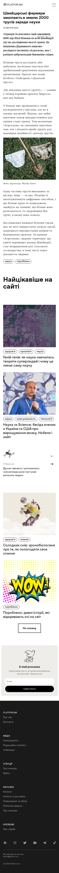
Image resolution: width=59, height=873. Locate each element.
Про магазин (10, 810)
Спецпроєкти (10, 740)
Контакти (8, 722)
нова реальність (26, 418)
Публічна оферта (12, 805)
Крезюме (8, 824)
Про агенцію (10, 768)
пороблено (23, 261)
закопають (44, 34)
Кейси (6, 773)
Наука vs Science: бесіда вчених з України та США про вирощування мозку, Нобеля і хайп (29, 431)
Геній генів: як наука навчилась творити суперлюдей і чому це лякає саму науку (28, 361)
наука (8, 261)
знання (24, 539)
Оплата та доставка (14, 796)
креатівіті (26, 351)
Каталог (7, 791)
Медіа (6, 736)
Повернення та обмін (15, 801)
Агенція (7, 763)
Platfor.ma (10, 712)
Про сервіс (9, 829)
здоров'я (10, 351)
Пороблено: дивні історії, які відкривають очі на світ (26, 615)
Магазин (8, 787)
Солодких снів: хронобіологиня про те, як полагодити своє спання (29, 549)
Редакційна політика (14, 745)
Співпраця (9, 750)
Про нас (7, 717)
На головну (29, 628)
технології (46, 418)
